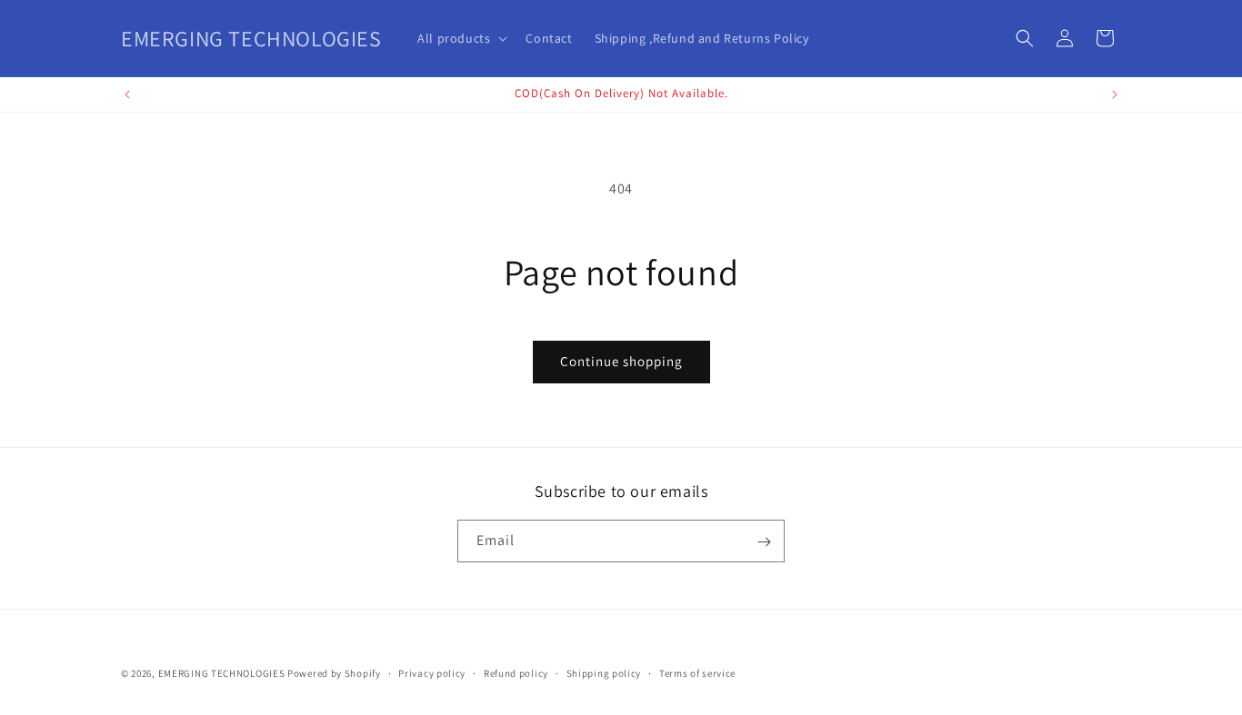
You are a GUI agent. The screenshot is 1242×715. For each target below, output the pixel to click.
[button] (460, 38)
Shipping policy (604, 672)
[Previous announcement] (127, 94)
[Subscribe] (764, 542)
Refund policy (516, 672)
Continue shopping (621, 361)
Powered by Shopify (334, 673)
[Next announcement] (1115, 94)
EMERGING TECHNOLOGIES (221, 673)
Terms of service (697, 672)
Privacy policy (432, 672)
